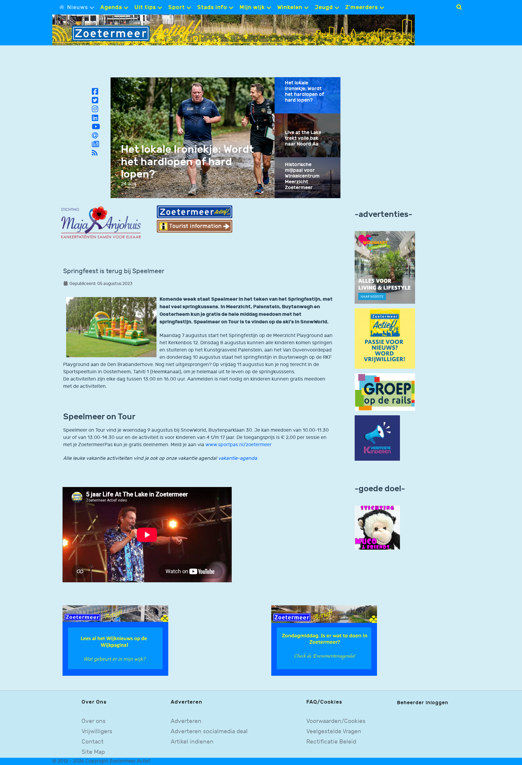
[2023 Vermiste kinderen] (377, 438)
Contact (93, 741)
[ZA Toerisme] (194, 219)
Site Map (93, 752)
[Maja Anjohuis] (101, 223)
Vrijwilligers (97, 731)
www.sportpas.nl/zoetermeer (238, 445)
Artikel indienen (192, 741)
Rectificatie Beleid (331, 741)
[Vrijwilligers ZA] (385, 338)
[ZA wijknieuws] (115, 640)
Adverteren (186, 721)
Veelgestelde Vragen (333, 731)
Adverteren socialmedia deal (209, 731)
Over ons (94, 721)
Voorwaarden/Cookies (336, 721)
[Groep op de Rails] (385, 392)
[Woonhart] (385, 267)
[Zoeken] (459, 7)
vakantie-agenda (237, 458)
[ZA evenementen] (324, 640)
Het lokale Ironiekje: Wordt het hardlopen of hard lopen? (187, 162)
